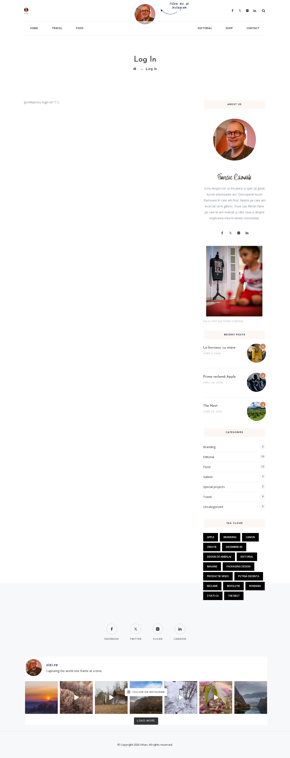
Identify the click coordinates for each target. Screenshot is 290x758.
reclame (212, 586)
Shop (229, 28)
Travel (57, 28)
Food (79, 28)
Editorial (205, 28)
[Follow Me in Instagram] (145, 14)
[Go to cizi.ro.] (135, 69)
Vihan (144, 745)
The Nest (210, 406)
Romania (255, 586)
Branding (209, 447)
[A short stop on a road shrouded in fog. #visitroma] (250, 697)
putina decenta (248, 576)
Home (34, 28)
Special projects (214, 487)
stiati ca (213, 596)
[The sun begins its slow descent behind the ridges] (41, 697)
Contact (253, 28)
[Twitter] (240, 11)
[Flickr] (247, 11)
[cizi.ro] (37, 10)
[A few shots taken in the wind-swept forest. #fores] (111, 697)
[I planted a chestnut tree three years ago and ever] (215, 697)
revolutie (233, 586)
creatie (212, 547)
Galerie (208, 477)
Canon (250, 537)
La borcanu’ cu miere (219, 347)
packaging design (239, 566)
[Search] (263, 10)
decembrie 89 (234, 547)
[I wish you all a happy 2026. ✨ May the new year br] (181, 697)
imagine (212, 566)
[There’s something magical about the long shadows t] (76, 697)
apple (210, 537)
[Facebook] (232, 11)
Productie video (218, 576)
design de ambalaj (219, 556)
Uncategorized (213, 507)
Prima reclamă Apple (219, 376)
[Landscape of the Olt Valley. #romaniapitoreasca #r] (146, 697)
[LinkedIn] (255, 11)
